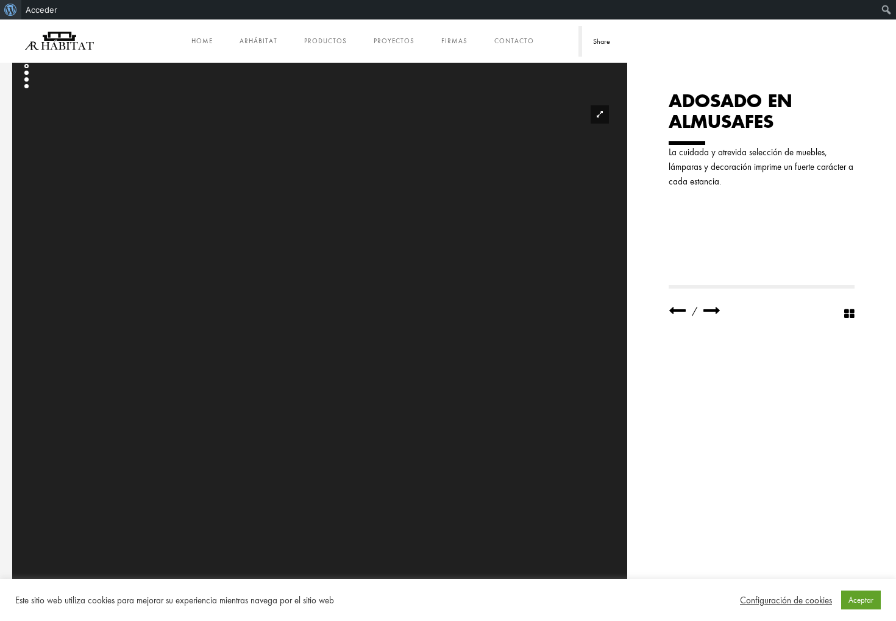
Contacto (514, 41)
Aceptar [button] (860, 600)
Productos (325, 41)
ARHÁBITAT (258, 41)
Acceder (41, 10)
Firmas (454, 41)
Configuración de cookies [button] (786, 600)
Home (202, 41)
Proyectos (394, 41)
